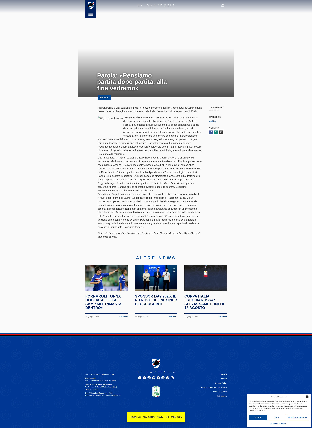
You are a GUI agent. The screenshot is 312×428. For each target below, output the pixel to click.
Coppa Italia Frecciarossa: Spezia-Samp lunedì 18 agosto (204, 302)
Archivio (212, 121)
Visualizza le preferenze (297, 417)
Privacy (283, 423)
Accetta (258, 417)
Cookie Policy (275, 423)
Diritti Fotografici (220, 392)
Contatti (223, 374)
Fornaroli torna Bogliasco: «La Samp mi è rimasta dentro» (103, 302)
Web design (222, 396)
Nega (277, 417)
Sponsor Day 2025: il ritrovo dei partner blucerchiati (156, 300)
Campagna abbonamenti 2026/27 (156, 417)
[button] (307, 397)
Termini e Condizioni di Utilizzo (214, 387)
